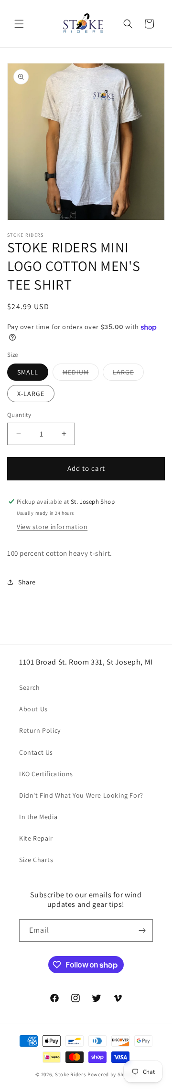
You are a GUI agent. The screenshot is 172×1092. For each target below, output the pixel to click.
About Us (33, 709)
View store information (52, 526)
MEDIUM (81, 374)
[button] (19, 23)
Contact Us (36, 752)
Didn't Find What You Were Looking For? (81, 795)
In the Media (38, 816)
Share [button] (27, 582)
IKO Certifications (46, 774)
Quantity (19, 415)
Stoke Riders (71, 1074)
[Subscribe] (141, 930)
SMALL (27, 372)
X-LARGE (30, 393)
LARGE (128, 374)
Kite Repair (36, 838)
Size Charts (36, 859)
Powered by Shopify (112, 1074)
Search (29, 687)
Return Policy (40, 730)
